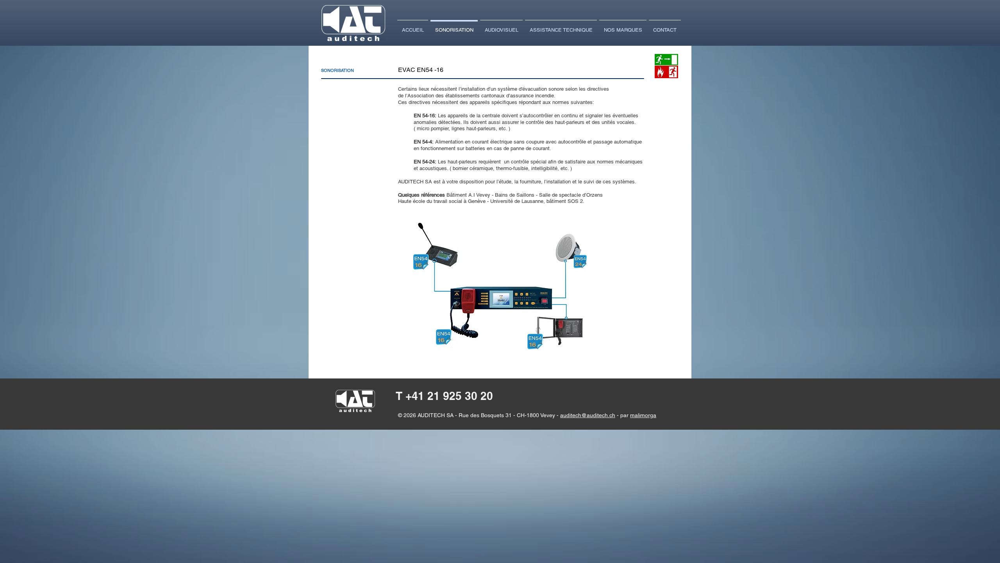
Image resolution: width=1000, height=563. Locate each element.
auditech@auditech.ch (587, 415)
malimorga (643, 415)
